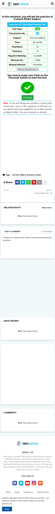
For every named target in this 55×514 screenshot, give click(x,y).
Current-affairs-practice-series (26, 175)
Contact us (28, 492)
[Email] (39, 182)
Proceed (27, 97)
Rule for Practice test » (27, 69)
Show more (46, 208)
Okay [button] (7, 509)
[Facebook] (17, 182)
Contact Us (7, 503)
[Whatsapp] (28, 182)
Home (8, 492)
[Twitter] (23, 182)
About (17, 492)
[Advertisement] (27, 144)
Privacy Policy (43, 492)
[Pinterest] (34, 182)
